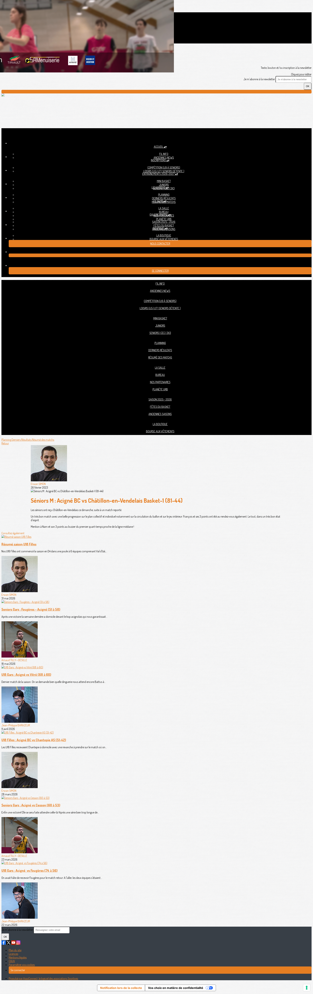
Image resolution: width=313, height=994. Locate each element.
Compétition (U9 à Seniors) (163, 167)
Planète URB (164, 219)
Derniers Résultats (164, 198)
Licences (13, 954)
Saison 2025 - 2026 (163, 222)
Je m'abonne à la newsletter (259, 79)
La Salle (163, 208)
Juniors (164, 185)
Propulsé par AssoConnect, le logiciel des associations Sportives (43, 978)
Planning (164, 194)
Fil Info (163, 154)
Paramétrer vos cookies (22, 964)
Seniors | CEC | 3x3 (160, 333)
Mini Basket (164, 181)
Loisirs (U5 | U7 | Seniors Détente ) (163, 171)
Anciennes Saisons (160, 414)
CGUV (12, 961)
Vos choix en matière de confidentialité (175, 988)
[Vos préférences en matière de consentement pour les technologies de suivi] (306, 987)
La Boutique (163, 235)
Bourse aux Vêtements (164, 239)
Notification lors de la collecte (121, 988)
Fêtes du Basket (164, 225)
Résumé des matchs (160, 357)
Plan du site (15, 950)
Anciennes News (164, 157)
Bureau (163, 212)
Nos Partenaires (160, 382)
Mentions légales (18, 957)
